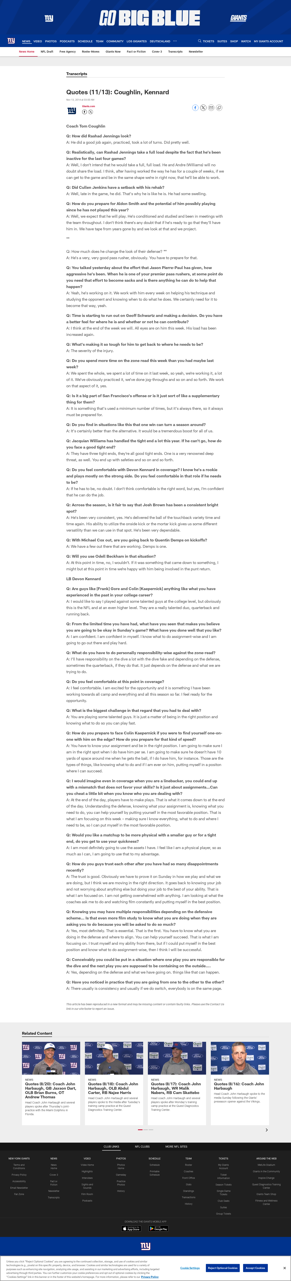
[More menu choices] (175, 41)
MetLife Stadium (266, 1164)
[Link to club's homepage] (11, 40)
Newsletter (53, 1190)
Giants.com (88, 106)
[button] (140, 1129)
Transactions (188, 1197)
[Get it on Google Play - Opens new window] (158, 1230)
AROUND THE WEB (266, 1158)
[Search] (199, 40)
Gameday (121, 1174)
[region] (145, 1268)
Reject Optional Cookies (223, 1268)
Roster (188, 1164)
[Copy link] (219, 108)
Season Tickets (224, 1184)
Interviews (87, 1177)
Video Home (87, 1164)
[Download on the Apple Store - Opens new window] (131, 1229)
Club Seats (223, 1200)
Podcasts (87, 1200)
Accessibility (19, 1181)
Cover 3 (54, 1174)
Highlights (87, 1171)
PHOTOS (121, 1158)
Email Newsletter (19, 1187)
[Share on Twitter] (203, 109)
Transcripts (54, 1197)
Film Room (87, 1194)
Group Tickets (223, 1213)
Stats (188, 1184)
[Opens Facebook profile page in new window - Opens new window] (84, 112)
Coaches (188, 1171)
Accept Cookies (255, 1268)
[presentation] (267, 1130)
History (121, 1190)
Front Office (188, 1177)
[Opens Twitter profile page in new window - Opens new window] (90, 112)
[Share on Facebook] (195, 109)
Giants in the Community (266, 1171)
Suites (223, 1207)
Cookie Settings (190, 1268)
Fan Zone (19, 1194)
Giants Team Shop (266, 1194)
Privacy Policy (19, 1174)
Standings (188, 1190)
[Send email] (211, 109)
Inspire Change (266, 1177)
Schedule (155, 1164)
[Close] (284, 1268)
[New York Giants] (145, 1247)
